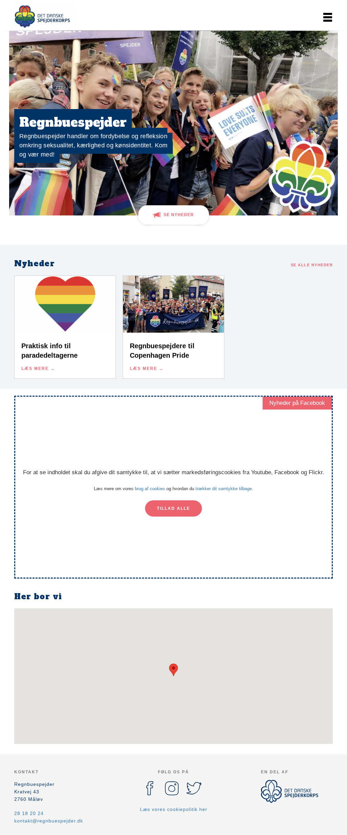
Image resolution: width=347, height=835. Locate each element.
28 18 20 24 (29, 813)
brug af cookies (150, 488)
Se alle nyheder (312, 265)
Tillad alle (173, 508)
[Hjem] (44, 16)
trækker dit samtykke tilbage (224, 488)
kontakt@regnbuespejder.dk (48, 820)
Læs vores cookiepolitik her (173, 809)
